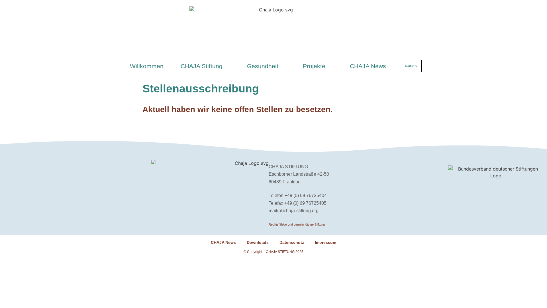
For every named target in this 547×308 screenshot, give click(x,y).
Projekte (314, 66)
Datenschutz (291, 242)
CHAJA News (368, 66)
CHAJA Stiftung (202, 66)
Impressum (325, 242)
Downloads (258, 242)
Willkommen (147, 66)
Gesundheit (262, 66)
